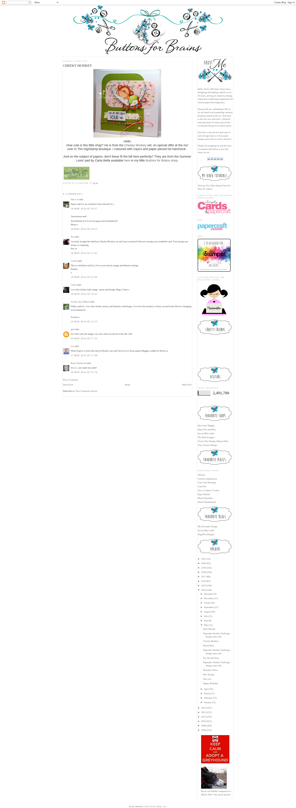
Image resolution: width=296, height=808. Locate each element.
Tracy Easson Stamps (207, 445)
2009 (203, 725)
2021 (203, 559)
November (209, 598)
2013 (203, 708)
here (127, 160)
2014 (203, 590)
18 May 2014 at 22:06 (84, 277)
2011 (203, 716)
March (207, 693)
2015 (203, 585)
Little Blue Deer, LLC (155, 806)
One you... (208, 679)
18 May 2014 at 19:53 (84, 229)
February (208, 698)
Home (127, 384)
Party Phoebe (209, 629)
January (207, 702)
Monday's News (210, 670)
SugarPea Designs (206, 534)
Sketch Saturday (205, 498)
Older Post (187, 384)
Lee (72, 346)
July (206, 616)
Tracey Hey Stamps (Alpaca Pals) (213, 441)
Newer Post (68, 384)
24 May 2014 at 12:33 (84, 321)
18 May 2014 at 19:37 (84, 208)
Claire (73, 284)
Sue (72, 236)
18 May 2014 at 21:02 (84, 253)
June (206, 620)
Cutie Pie (202, 486)
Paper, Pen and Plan (207, 429)
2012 (203, 712)
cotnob (74, 261)
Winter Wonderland (207, 502)
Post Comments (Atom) (86, 391)
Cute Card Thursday (207, 482)
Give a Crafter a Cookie (208, 490)
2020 (203, 563)
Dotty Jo (75, 199)
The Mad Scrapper (206, 437)
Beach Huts (208, 645)
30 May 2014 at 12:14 (84, 372)
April (206, 689)
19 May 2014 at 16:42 (84, 294)
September (209, 607)
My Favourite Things (207, 526)
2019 (203, 567)
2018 (203, 572)
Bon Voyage (208, 674)
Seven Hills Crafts (206, 433)
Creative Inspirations (207, 478)
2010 (203, 721)
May (206, 625)
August (207, 611)
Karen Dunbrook (78, 363)
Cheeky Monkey (135, 145)
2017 (203, 576)
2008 (203, 730)
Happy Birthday (210, 683)
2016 (203, 581)
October (207, 603)
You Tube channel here (216, 185)
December (208, 594)
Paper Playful (204, 494)
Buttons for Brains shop (162, 160)
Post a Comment (70, 379)
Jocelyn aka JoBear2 (80, 301)
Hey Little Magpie (206, 425)
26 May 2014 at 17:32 (84, 338)
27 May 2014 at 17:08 (84, 355)
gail (72, 329)
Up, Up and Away (211, 658)
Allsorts (201, 475)
